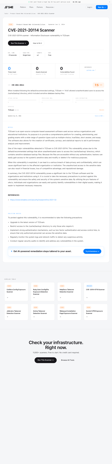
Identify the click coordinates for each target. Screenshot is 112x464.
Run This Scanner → (18, 43)
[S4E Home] (8, 7)
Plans (31, 7)
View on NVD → (99, 116)
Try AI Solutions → (92, 251)
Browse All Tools (67, 360)
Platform (23, 7)
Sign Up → (102, 7)
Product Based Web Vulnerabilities (23, 13)
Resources (50, 7)
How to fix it (37, 43)
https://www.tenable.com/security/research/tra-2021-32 (33, 200)
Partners (40, 7)
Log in (90, 7)
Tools (6, 13)
